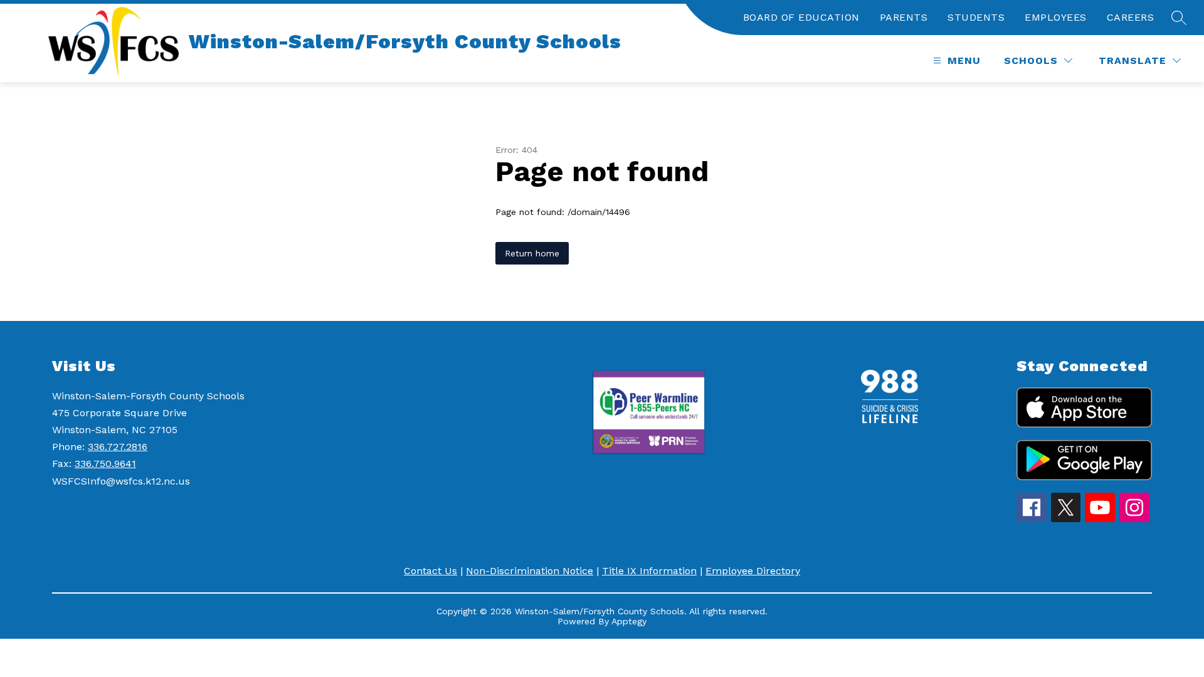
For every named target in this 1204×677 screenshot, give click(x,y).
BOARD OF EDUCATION (801, 17)
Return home (532, 253)
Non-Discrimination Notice (529, 571)
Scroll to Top (1148, 645)
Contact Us (430, 571)
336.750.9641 (105, 464)
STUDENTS (976, 17)
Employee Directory (752, 571)
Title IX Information (649, 571)
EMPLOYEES (1056, 17)
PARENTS (904, 17)
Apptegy (629, 621)
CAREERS (1130, 17)
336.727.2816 (117, 447)
